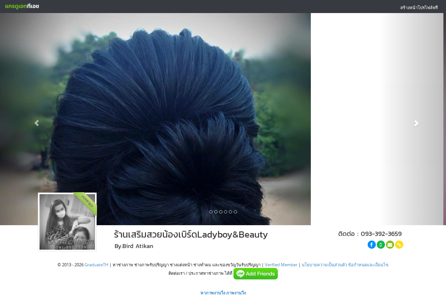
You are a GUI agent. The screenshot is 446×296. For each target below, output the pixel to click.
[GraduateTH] (22, 6)
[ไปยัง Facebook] (372, 245)
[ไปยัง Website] (399, 245)
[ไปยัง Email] (390, 245)
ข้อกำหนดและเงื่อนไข (368, 265)
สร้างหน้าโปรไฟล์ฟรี (419, 7)
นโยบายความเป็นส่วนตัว (324, 265)
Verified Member (281, 265)
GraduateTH (96, 265)
